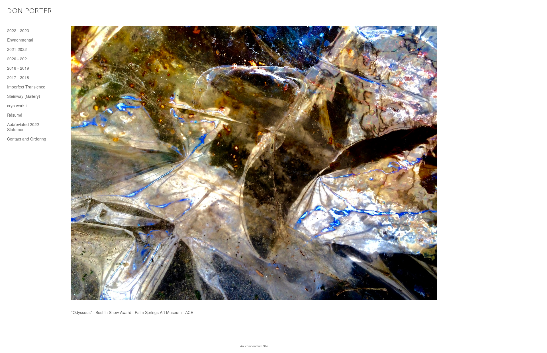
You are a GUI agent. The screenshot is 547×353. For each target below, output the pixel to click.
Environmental (20, 40)
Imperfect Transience (26, 87)
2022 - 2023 (18, 30)
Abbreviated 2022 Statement (23, 126)
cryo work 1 (17, 105)
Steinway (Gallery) (23, 96)
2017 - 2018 (18, 77)
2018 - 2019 (18, 68)
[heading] (21, 11)
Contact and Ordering (26, 139)
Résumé (14, 115)
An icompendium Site (254, 346)
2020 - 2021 (18, 58)
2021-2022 (17, 49)
